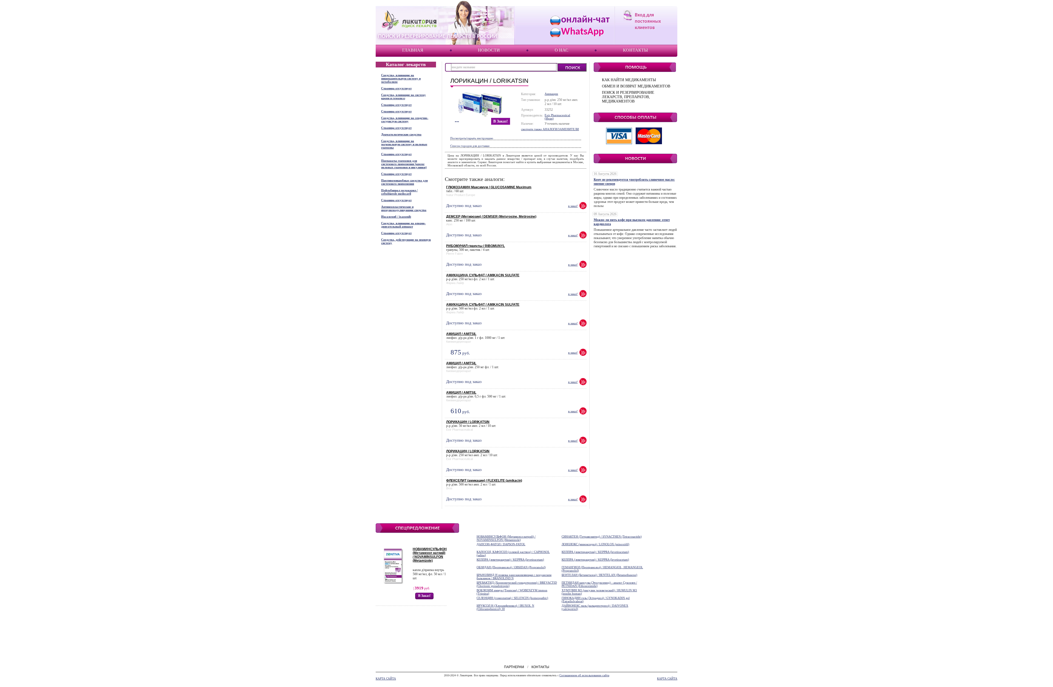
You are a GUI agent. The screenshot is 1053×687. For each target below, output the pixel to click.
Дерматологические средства (401, 134)
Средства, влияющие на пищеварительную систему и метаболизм (401, 78)
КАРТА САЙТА (386, 678)
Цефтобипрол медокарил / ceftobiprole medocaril (399, 192)
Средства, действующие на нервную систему (406, 241)
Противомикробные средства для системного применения (404, 182)
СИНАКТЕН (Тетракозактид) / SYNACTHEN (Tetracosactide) (602, 536)
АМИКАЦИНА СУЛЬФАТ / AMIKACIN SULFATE (482, 275)
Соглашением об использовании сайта (584, 675)
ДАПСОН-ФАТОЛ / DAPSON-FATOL (501, 544)
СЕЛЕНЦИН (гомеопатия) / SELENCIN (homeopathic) (512, 598)
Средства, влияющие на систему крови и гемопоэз (403, 96)
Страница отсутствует (396, 88)
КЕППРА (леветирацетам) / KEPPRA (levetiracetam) (595, 551)
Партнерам (514, 667)
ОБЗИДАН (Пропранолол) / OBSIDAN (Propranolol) (511, 567)
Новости (489, 50)
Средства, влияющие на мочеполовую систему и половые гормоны (404, 144)
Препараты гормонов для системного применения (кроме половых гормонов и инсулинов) (404, 164)
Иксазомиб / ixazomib (396, 216)
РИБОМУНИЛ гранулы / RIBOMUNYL (475, 246)
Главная (412, 50)
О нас (561, 50)
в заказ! (500, 121)
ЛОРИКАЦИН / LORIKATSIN (467, 422)
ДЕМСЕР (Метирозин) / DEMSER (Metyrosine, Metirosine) (491, 216)
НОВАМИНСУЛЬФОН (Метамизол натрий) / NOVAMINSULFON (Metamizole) (430, 555)
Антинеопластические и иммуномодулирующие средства (403, 208)
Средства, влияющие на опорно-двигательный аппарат (403, 225)
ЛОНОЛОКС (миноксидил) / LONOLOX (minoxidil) (595, 544)
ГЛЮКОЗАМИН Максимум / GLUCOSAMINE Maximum (488, 187)
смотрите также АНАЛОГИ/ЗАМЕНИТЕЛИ (550, 129)
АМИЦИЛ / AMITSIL (461, 334)
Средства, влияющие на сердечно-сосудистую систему (404, 119)
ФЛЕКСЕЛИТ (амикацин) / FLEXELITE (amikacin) (484, 480)
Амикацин (551, 93)
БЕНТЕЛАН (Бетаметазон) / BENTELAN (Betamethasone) (599, 575)
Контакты (635, 50)
